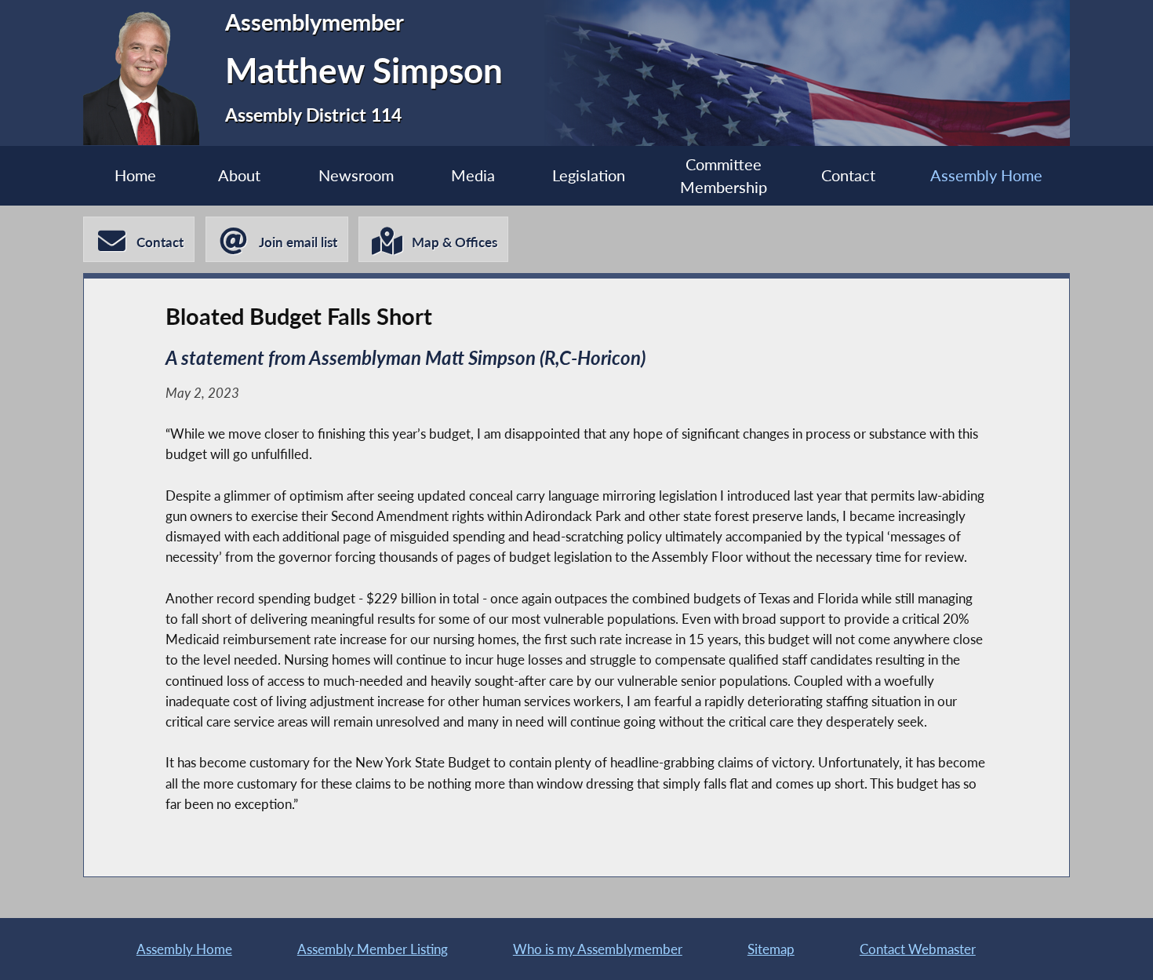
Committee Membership (723, 176)
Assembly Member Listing (372, 949)
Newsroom (356, 175)
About (239, 175)
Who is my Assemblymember (597, 949)
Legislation (588, 175)
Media (473, 175)
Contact (848, 175)
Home (135, 175)
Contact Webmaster (918, 949)
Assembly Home (986, 175)
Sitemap (771, 949)
